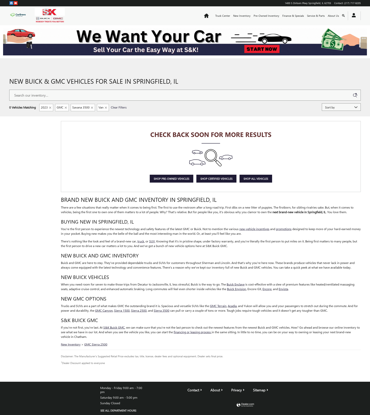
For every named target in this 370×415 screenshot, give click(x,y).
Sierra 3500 (161, 310)
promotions (284, 229)
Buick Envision (236, 289)
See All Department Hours (118, 410)
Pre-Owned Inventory (266, 16)
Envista (283, 289)
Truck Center (222, 16)
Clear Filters (119, 107)
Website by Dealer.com (245, 405)
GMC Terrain (218, 306)
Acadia (232, 306)
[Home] (19, 16)
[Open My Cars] (352, 15)
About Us (333, 16)
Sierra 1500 (122, 310)
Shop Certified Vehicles (216, 178)
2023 (44, 107)
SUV (152, 241)
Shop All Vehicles (256, 178)
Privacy (236, 389)
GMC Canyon (104, 310)
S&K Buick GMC (114, 327)
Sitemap (259, 389)
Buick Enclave (236, 284)
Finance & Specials (293, 16)
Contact (193, 389)
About (215, 389)
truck (140, 241)
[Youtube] (16, 3)
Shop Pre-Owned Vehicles (171, 178)
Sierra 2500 (139, 310)
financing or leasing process (193, 332)
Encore (267, 289)
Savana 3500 (81, 107)
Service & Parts (316, 16)
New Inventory (242, 16)
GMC (60, 107)
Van (100, 107)
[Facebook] (11, 3)
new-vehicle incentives (254, 229)
